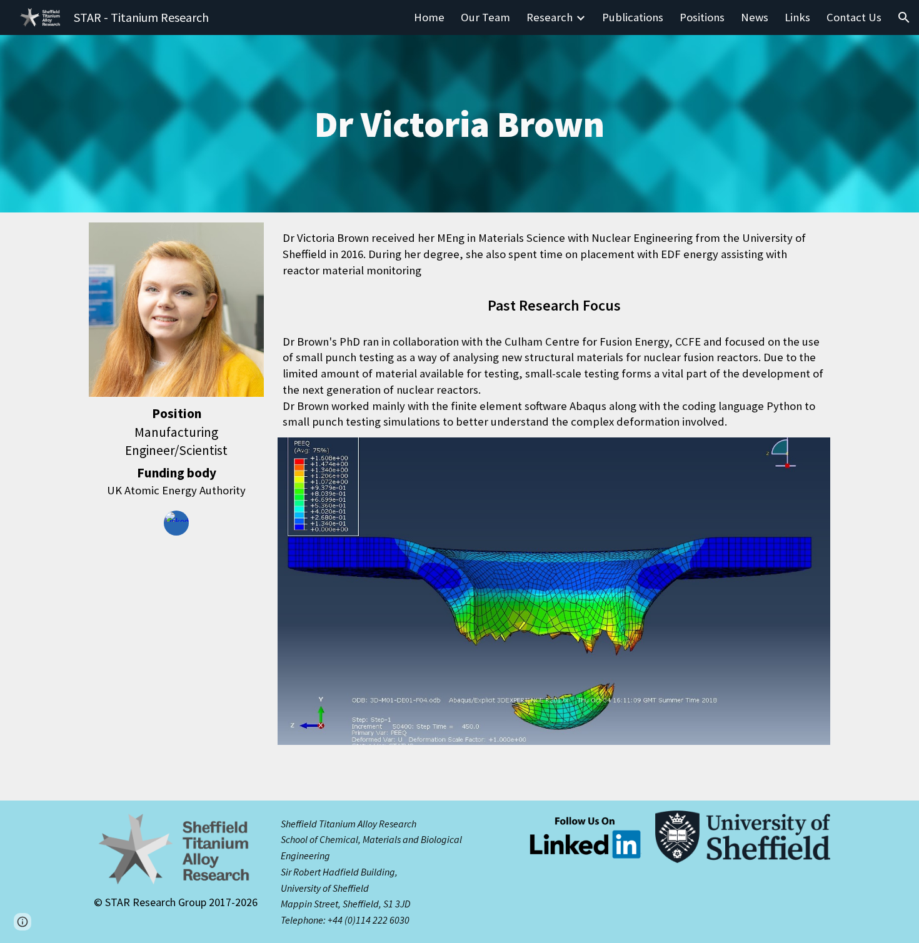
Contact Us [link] (853, 17)
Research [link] (549, 17)
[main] (459, 124)
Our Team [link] (485, 17)
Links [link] (797, 17)
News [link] (754, 17)
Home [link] (429, 17)
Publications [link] (632, 17)
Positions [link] (702, 17)
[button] (904, 17)
